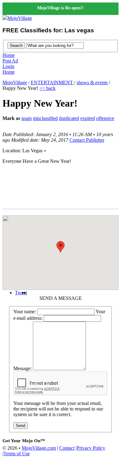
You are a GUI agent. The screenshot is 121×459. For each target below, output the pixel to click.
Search (16, 45)
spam (26, 118)
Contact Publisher (86, 140)
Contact (66, 448)
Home (8, 55)
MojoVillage (19, 18)
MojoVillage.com (39, 448)
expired (87, 118)
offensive (105, 118)
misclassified (45, 118)
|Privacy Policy (90, 448)
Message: (22, 368)
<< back (47, 88)
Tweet (21, 292)
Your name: (24, 311)
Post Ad (10, 60)
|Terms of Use (16, 453)
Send (20, 425)
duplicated (69, 118)
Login (8, 66)
